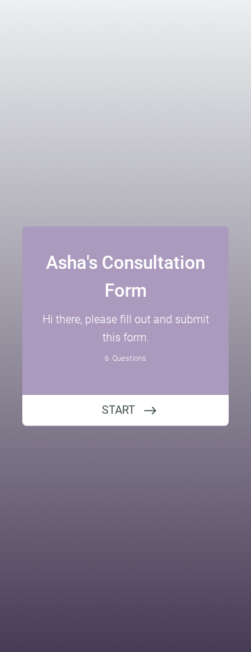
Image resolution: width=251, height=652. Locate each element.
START (118, 410)
